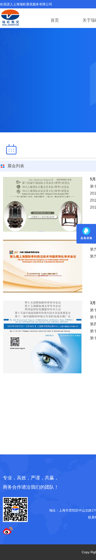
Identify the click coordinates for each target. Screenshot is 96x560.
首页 (55, 20)
